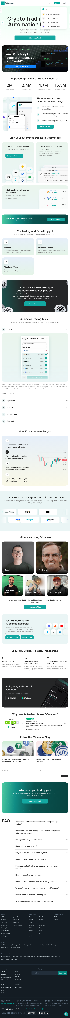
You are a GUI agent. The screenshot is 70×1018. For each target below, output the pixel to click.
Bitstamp (31, 919)
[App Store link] (12, 698)
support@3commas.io (7, 1003)
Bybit (30, 936)
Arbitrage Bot (5, 930)
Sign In (50, 3)
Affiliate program (6, 977)
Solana (41, 930)
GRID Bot (3, 917)
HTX (30, 933)
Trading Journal (17, 925)
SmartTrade (4, 925)
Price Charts (18, 979)
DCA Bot (3, 919)
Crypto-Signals (5, 933)
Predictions (18, 987)
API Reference (58, 917)
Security (17, 984)
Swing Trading (12, 945)
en (64, 3)
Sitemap (17, 982)
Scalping (3, 945)
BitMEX (41, 917)
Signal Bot (4, 922)
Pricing (17, 971)
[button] (66, 1014)
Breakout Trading (15, 947)
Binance (31, 917)
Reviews (3, 993)
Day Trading (4, 947)
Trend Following (23, 945)
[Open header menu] (68, 3)
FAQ (2, 990)
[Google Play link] (26, 698)
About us (3, 971)
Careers (3, 974)
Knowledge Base (6, 987)
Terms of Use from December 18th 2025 (23, 956)
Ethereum (42, 925)
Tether (41, 922)
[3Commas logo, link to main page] (7, 3)
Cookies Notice (5, 956)
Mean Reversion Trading (37, 945)
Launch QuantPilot (20, 67)
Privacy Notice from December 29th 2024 (48, 956)
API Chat (56, 919)
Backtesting (16, 919)
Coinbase (31, 925)
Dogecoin (42, 928)
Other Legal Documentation (9, 959)
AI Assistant (16, 922)
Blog (2, 984)
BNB (40, 933)
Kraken (41, 919)
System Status (17, 917)
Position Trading (51, 945)
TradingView (4, 928)
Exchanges (4, 936)
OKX (30, 928)
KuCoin (31, 930)
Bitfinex (31, 922)
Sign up (57, 3)
